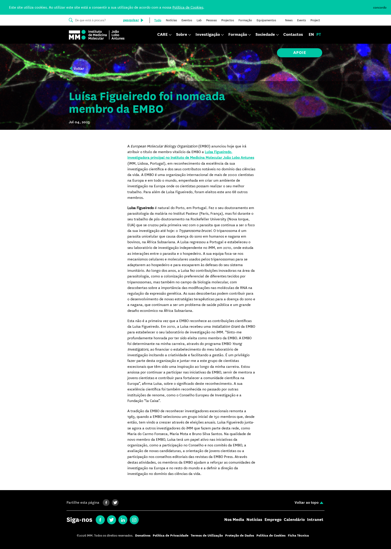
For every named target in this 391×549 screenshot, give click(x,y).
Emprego (273, 520)
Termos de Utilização (207, 535)
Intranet (315, 520)
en (311, 34)
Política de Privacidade (170, 535)
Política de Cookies (187, 7)
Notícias (254, 520)
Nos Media (234, 520)
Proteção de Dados (239, 535)
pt (318, 34)
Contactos (293, 34)
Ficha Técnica (298, 535)
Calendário (294, 520)
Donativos (142, 535)
